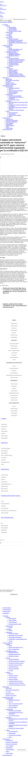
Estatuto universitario (13, 633)
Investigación (14, 355)
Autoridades (8, 629)
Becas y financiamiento (14, 649)
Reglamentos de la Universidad (16, 635)
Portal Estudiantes (7, 609)
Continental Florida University (14, 392)
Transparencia (14, 370)
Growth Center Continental (14, 343)
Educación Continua (13, 675)
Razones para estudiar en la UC (16, 647)
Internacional (6, 686)
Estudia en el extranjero (11, 695)
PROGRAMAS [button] (5, 469)
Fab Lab (14, 359)
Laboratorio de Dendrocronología (16, 728)
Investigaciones (9, 698)
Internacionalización (14, 348)
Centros (7, 730)
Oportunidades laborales (14, 357)
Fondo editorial (12, 733)
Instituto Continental (14, 399)
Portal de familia (14, 413)
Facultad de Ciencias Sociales (15, 664)
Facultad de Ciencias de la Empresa (17, 661)
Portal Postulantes (7, 607)
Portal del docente (14, 415)
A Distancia (14, 388)
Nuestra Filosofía (12, 620)
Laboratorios (8, 717)
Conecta (14, 365)
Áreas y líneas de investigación (16, 703)
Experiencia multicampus (11, 744)
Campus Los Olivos (14, 334)
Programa (8, 672)
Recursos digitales (13, 707)
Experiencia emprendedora (12, 742)
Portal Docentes (6, 611)
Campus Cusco (14, 327)
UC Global (8, 691)
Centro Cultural (9, 753)
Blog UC (2, 1)
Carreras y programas (8, 642)
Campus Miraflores (14, 337)
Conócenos (5, 615)
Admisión (8, 644)
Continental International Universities (17, 684)
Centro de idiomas (14, 390)
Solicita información (7, 755)
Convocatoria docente (14, 372)
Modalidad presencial (13, 652)
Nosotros (8, 617)
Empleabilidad (9, 747)
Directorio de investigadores (15, 710)
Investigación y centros (8, 697)
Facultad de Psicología (14, 668)
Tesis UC (11, 701)
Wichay (10, 737)
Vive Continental (14, 352)
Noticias (3, 136)
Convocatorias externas (14, 715)
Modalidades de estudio (11, 651)
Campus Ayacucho (14, 325)
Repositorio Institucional (14, 368)
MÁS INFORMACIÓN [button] (7, 517)
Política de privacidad (14, 377)
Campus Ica (14, 332)
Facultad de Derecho (13, 666)
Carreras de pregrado (14, 383)
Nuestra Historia (12, 618)
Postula (10, 645)
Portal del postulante (14, 408)
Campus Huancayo (14, 330)
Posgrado (11, 673)
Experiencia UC (6, 739)
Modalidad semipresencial (14, 654)
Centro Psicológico (10, 749)
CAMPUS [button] (3, 418)
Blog (2, 523)
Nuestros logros (9, 626)
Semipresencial (14, 386)
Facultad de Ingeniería (14, 659)
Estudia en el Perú (10, 693)
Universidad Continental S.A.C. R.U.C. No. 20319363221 (7, 590)
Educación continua (14, 397)
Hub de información (14, 345)
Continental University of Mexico (16, 683)
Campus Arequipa (14, 323)
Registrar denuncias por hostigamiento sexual (14, 375)
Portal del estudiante (14, 410)
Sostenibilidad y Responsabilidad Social (18, 639)
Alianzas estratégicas (13, 705)
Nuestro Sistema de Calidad (15, 624)
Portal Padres (6, 613)
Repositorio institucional (14, 700)
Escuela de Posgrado (14, 395)
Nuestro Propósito (13, 622)
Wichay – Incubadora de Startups (14, 350)
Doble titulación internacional (12, 689)
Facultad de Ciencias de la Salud (16, 663)
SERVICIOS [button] (4, 443)
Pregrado (8, 658)
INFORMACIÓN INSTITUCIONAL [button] (10, 495)
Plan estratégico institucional (15, 637)
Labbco (7, 751)
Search (9, 20)
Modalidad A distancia (14, 656)
